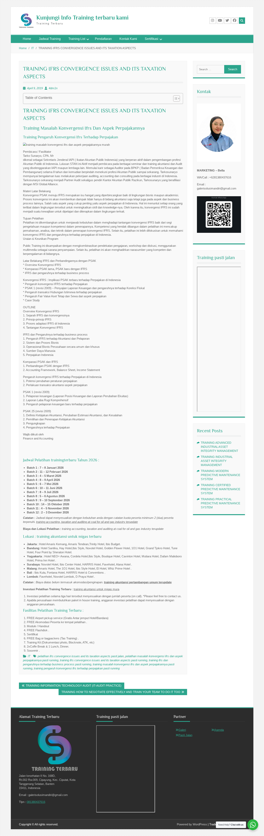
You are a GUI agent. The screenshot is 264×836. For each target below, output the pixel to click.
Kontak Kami (128, 38)
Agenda (219, 730)
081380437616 (36, 801)
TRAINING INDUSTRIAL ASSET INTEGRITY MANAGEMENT (216, 461)
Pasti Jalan (185, 735)
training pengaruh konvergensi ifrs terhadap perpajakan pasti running (77, 668)
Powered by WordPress (192, 824)
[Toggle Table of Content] (174, 98)
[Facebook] (235, 20)
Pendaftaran (103, 38)
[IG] (212, 20)
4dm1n (53, 88)
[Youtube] (220, 20)
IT (29, 656)
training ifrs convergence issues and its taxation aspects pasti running (103, 660)
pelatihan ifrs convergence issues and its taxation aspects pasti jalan (81, 656)
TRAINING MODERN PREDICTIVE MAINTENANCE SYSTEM (220, 475)
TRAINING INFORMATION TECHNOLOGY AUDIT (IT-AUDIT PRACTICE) (73, 685)
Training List (76, 38)
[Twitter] (227, 20)
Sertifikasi (151, 38)
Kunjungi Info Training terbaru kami (82, 17)
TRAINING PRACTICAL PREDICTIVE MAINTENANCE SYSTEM (220, 503)
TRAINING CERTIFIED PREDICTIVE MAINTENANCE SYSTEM (220, 489)
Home (27, 38)
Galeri (182, 730)
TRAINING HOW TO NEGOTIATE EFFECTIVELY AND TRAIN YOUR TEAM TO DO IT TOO (120, 692)
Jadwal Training (50, 38)
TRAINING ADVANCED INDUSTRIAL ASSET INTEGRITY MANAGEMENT (219, 446)
